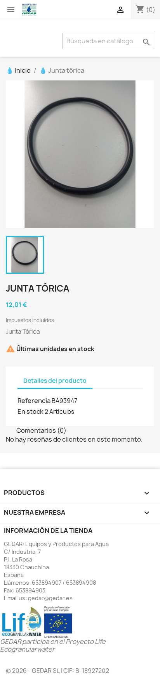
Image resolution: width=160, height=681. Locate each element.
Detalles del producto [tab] (55, 381)
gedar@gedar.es (50, 598)
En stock (30, 411)
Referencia (33, 401)
